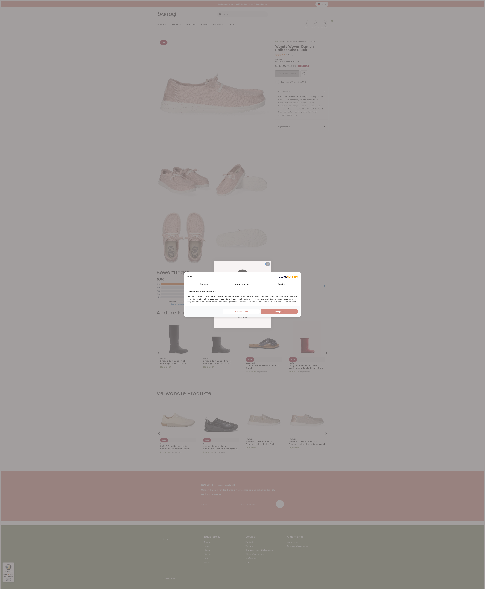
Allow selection (241, 312)
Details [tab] (281, 284)
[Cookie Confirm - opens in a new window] (288, 276)
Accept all (279, 312)
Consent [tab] (204, 284)
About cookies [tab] (242, 284)
